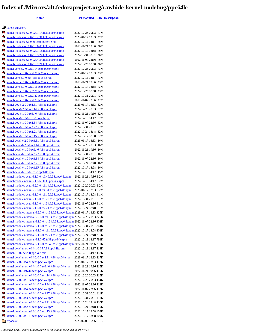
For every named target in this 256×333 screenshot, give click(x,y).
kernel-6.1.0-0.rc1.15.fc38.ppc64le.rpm (30, 315)
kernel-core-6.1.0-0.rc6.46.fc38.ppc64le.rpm (33, 82)
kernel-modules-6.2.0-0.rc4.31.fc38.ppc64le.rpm (35, 37)
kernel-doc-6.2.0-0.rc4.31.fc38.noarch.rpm (32, 104)
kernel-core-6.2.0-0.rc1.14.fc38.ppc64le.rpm (33, 68)
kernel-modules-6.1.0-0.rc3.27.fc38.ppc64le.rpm (35, 55)
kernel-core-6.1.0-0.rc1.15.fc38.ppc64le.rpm (33, 86)
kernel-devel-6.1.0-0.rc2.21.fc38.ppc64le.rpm (33, 163)
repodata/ (12, 321)
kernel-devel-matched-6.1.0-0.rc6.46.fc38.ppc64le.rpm (39, 266)
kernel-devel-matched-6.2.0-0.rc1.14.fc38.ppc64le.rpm (39, 275)
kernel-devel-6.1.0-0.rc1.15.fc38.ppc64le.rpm (33, 167)
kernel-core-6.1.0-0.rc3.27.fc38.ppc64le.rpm (33, 95)
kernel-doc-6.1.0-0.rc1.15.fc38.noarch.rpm (32, 136)
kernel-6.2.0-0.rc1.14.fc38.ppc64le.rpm (30, 279)
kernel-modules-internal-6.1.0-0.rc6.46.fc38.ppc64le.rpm (40, 244)
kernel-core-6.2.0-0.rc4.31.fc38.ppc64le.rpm (33, 73)
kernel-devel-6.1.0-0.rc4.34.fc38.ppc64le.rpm (33, 158)
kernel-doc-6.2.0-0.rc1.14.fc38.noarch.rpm (32, 109)
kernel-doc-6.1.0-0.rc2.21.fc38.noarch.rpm (32, 131)
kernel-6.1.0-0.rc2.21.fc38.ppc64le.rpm (30, 306)
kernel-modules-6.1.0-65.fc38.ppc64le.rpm (32, 41)
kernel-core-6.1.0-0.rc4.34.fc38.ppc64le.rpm (33, 100)
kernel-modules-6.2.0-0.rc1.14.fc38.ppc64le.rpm (35, 32)
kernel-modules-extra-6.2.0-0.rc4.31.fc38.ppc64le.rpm (39, 190)
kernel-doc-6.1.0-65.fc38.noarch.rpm (28, 118)
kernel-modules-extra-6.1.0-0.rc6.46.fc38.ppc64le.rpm (39, 176)
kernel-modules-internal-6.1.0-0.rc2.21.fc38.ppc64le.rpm (40, 235)
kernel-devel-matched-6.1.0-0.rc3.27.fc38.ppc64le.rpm (39, 293)
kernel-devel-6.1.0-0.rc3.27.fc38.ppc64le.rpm (33, 154)
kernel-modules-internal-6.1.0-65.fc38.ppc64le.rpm (37, 239)
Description (111, 17)
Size (100, 17)
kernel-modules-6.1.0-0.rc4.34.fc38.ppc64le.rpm (35, 59)
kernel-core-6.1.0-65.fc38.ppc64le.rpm (29, 77)
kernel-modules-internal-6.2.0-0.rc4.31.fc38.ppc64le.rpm (40, 212)
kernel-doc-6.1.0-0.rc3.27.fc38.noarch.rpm (32, 127)
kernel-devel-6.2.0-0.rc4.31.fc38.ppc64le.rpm (33, 140)
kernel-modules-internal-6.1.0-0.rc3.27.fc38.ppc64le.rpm (40, 226)
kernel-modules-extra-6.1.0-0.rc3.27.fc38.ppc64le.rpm (39, 199)
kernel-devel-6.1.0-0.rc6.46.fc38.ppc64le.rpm (33, 149)
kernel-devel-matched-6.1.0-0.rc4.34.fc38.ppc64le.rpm (39, 284)
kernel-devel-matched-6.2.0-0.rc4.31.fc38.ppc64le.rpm (39, 257)
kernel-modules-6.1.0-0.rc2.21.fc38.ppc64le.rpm (35, 64)
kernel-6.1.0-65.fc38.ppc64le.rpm (26, 253)
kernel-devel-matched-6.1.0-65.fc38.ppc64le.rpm (35, 248)
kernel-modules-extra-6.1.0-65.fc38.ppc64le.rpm (35, 181)
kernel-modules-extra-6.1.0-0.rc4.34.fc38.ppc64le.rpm (39, 203)
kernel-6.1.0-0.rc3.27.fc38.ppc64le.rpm (30, 297)
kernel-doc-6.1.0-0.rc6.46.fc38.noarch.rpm (32, 113)
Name (40, 17)
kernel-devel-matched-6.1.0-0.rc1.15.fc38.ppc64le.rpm (39, 311)
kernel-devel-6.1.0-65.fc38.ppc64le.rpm (30, 172)
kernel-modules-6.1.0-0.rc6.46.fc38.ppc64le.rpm (35, 46)
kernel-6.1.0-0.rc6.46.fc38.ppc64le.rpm (30, 271)
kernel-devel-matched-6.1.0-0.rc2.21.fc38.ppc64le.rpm (39, 302)
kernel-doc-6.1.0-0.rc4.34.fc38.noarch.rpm (32, 122)
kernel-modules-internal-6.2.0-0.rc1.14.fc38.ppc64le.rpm (40, 217)
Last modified (85, 17)
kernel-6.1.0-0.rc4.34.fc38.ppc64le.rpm (30, 288)
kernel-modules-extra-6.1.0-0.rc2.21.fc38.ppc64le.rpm (39, 208)
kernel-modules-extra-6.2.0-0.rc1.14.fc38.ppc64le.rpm (39, 185)
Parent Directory (16, 27)
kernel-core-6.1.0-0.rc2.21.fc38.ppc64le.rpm (33, 91)
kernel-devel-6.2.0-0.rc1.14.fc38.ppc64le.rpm (33, 145)
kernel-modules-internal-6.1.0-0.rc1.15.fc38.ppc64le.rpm (40, 230)
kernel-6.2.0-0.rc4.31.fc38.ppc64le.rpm (30, 262)
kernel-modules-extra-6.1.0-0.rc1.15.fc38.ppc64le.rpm (39, 194)
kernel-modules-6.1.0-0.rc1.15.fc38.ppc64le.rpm (35, 50)
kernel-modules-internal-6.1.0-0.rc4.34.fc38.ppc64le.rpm (40, 221)
